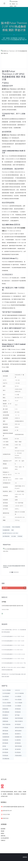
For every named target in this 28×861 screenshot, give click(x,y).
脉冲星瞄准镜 (6, 536)
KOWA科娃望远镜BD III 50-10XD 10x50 (13, 645)
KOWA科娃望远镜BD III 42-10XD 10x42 (13, 636)
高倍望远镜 (5, 755)
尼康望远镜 (5, 721)
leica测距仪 (5, 699)
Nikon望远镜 (18, 699)
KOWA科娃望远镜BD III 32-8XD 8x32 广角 (14, 663)
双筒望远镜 (18, 712)
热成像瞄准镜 (6, 530)
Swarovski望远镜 (7, 705)
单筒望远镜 (18, 709)
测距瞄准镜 (5, 733)
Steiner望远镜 (18, 702)
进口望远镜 (5, 749)
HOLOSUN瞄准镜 (19, 693)
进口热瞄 (13, 536)
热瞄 (12, 530)
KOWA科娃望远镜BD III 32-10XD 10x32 (13, 658)
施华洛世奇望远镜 (19, 727)
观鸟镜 (4, 746)
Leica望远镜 (18, 696)
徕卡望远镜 (18, 724)
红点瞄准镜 (18, 740)
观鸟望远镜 (18, 743)
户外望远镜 (5, 727)
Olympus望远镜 (7, 702)
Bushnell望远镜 (7, 690)
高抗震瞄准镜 (6, 758)
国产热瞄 (17, 715)
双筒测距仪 (5, 715)
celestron (17, 690)
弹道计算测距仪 (19, 721)
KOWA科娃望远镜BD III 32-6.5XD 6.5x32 (13, 654)
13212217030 (5, 609)
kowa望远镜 (6, 696)
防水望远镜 (18, 752)
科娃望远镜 (5, 740)
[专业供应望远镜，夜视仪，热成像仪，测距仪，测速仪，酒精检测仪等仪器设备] (14, 3)
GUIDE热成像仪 (6, 693)
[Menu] (4, 3)
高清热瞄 (20, 536)
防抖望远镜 (5, 752)
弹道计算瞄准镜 (16, 527)
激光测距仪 (18, 733)
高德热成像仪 (18, 755)
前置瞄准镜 (5, 709)
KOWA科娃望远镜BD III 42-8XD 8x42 (12, 649)
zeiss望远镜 (18, 705)
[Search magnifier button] (25, 588)
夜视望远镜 (5, 718)
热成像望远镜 (6, 737)
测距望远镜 (5, 730)
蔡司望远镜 (5, 743)
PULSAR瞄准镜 (6, 527)
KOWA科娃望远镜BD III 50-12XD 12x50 (13, 641)
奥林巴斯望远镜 (19, 718)
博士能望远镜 (6, 712)
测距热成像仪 (18, 730)
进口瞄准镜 (18, 749)
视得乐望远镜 (18, 746)
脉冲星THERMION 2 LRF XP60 (10, 533)
